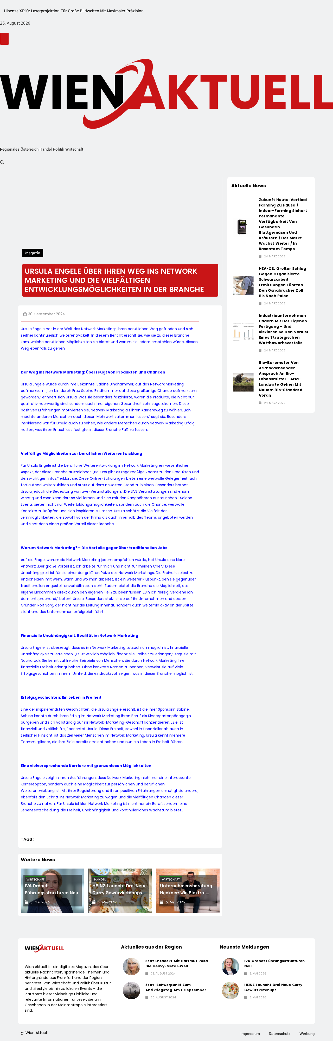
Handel (46, 149)
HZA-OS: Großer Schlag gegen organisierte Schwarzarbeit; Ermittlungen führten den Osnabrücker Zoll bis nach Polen (282, 282)
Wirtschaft (74, 149)
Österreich (30, 149)
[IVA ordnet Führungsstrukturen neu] (230, 966)
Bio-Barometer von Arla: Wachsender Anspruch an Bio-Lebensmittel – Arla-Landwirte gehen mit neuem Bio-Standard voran (280, 379)
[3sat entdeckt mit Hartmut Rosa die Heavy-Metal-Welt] (131, 966)
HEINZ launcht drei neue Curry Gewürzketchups (273, 987)
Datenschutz (280, 1033)
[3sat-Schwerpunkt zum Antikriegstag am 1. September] (131, 990)
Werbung (307, 1033)
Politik (58, 149)
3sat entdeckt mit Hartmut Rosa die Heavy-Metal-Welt (176, 963)
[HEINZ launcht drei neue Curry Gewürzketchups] (230, 990)
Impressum (250, 1033)
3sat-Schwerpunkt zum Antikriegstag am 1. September (175, 987)
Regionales (10, 149)
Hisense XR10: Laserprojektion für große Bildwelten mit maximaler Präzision (74, 11)
